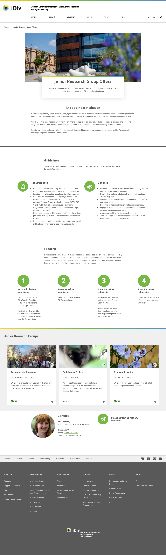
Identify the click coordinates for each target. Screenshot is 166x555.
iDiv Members (35, 502)
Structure (7, 481)
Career (89, 17)
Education (71, 17)
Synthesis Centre (37, 481)
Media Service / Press (144, 486)
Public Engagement (117, 493)
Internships (61, 486)
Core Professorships (38, 486)
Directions (60, 459)
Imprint (7, 459)
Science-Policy (115, 489)
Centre (33, 17)
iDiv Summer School (65, 498)
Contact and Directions (13, 499)
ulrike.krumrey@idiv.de (72, 435)
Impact (106, 17)
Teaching (60, 481)
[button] (52, 365)
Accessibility (45, 459)
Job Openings (88, 481)
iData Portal (75, 459)
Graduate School (89, 486)
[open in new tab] (142, 458)
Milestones (8, 495)
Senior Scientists (37, 498)
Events (138, 481)
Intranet (89, 459)
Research (51, 17)
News (123, 17)
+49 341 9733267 (71, 433)
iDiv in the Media (116, 498)
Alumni (112, 502)
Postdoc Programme (91, 490)
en (149, 17)
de (154, 17)
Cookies (31, 459)
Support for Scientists (12, 486)
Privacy (19, 459)
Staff (6, 490)
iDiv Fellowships (36, 507)
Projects (33, 511)
